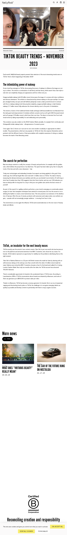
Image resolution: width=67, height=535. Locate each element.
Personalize (43, 531)
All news (7, 339)
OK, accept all (57, 527)
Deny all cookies (26, 531)
